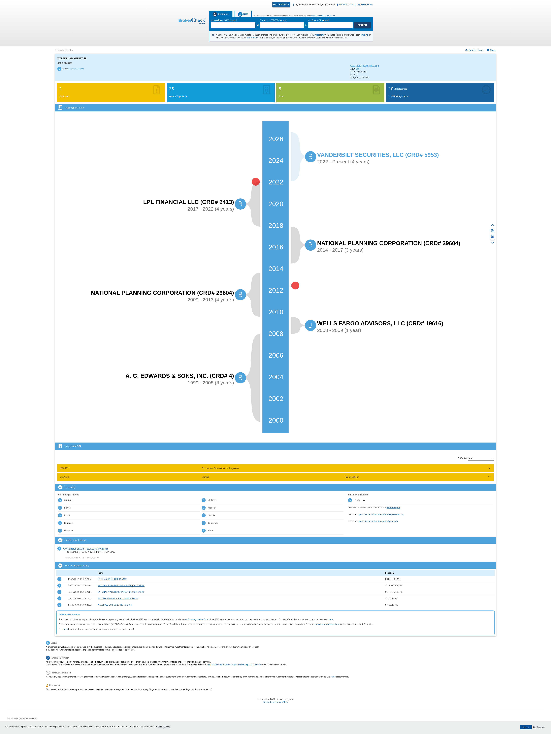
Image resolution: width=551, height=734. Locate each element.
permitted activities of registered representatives (381, 514)
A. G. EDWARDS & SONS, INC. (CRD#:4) (115, 605)
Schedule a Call (346, 4)
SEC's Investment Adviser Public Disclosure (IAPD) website (234, 665)
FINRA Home (366, 4)
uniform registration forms (197, 619)
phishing (365, 35)
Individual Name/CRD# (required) (224, 20)
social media (253, 38)
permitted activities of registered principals (378, 521)
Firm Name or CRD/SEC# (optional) (273, 20)
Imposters (319, 35)
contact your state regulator (326, 624)
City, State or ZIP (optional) (318, 20)
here (331, 619)
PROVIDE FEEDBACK (281, 5)
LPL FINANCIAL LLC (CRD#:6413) (112, 579)
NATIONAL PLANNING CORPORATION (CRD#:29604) (121, 585)
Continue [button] (525, 727)
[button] (539, 727)
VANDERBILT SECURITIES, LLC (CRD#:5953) (85, 548)
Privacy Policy (164, 727)
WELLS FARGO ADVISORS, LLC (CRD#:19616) (118, 598)
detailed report (393, 507)
